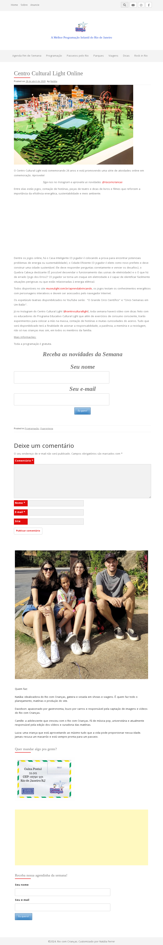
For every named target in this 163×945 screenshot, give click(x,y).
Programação (54, 56)
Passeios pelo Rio (78, 56)
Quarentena (46, 429)
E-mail (20, 512)
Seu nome (82, 366)
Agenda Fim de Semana (26, 56)
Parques (98, 56)
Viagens (113, 56)
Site (17, 521)
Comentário (24, 461)
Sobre (24, 5)
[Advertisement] (82, 226)
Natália (53, 81)
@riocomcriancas (112, 182)
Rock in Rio (141, 56)
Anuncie (34, 5)
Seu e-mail (82, 388)
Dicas (126, 56)
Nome (20, 503)
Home (14, 5)
